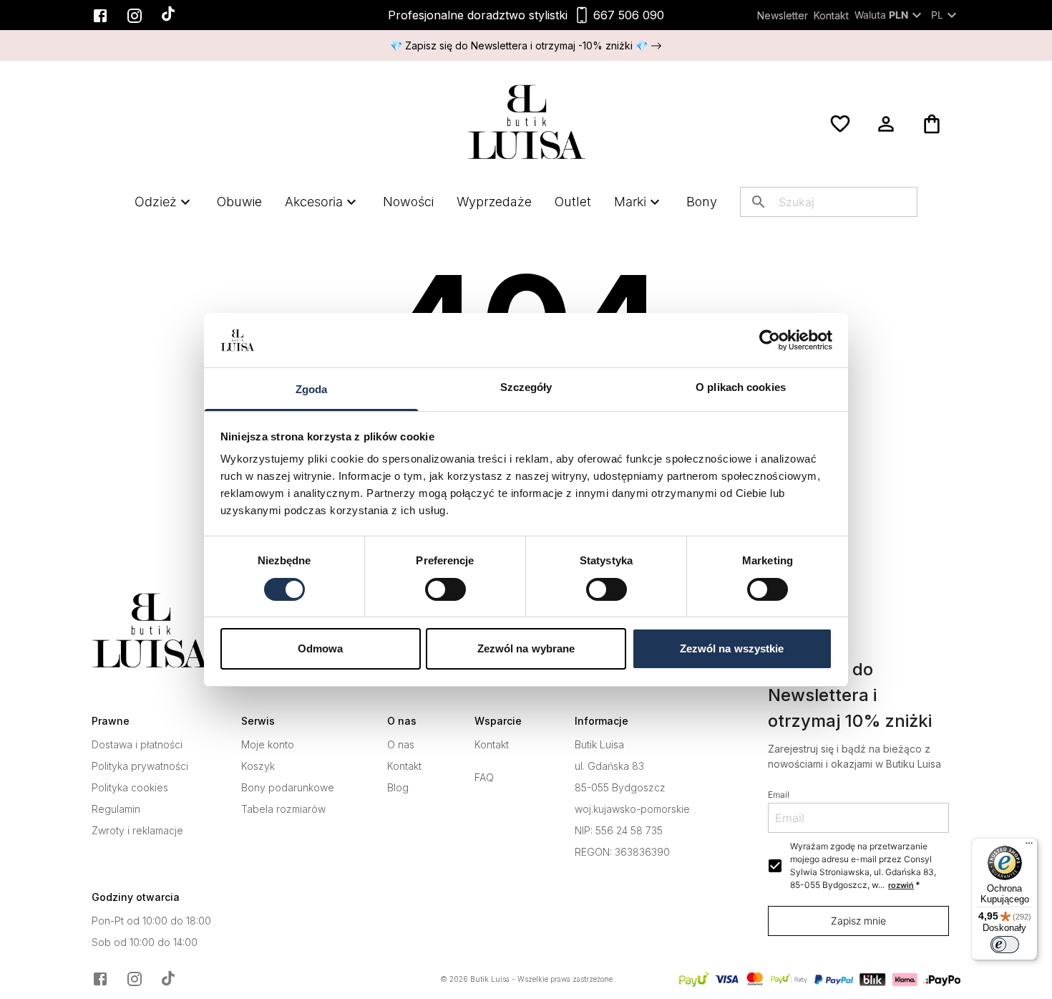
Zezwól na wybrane (526, 648)
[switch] (445, 589)
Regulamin (116, 809)
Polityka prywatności (140, 766)
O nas (400, 745)
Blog (398, 788)
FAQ (484, 778)
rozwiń (901, 885)
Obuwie (239, 201)
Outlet (573, 201)
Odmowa (321, 648)
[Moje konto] (886, 124)
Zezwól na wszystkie (732, 648)
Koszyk (258, 766)
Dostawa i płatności (137, 745)
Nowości (408, 201)
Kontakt (831, 15)
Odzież (156, 201)
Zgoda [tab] (312, 389)
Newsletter (782, 15)
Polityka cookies (130, 788)
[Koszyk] (932, 124)
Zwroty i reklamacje (137, 831)
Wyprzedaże (494, 201)
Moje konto (267, 745)
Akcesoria (314, 201)
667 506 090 (628, 15)
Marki (630, 201)
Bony (701, 201)
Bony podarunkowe (287, 788)
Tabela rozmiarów (283, 809)
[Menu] (1029, 846)
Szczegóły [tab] (526, 387)
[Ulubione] (840, 124)
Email (778, 794)
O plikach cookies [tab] (741, 387)
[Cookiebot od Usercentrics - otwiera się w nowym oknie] (769, 340)
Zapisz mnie (858, 920)
